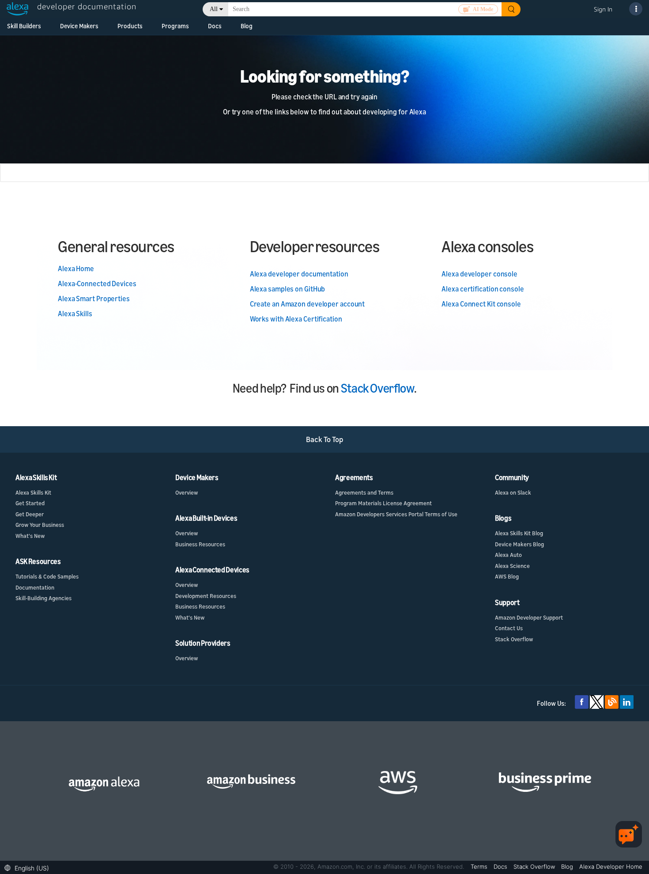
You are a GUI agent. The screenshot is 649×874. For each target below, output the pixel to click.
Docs (215, 26)
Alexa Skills (75, 313)
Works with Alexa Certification (296, 318)
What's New (30, 535)
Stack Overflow (377, 388)
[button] (28, 867)
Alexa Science (512, 565)
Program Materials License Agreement (383, 503)
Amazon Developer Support (529, 617)
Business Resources (200, 544)
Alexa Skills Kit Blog (519, 533)
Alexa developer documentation (299, 273)
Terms (480, 866)
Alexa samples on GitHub (287, 288)
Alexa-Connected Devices (97, 283)
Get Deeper (29, 514)
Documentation (34, 587)
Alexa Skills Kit (33, 492)
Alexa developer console (479, 273)
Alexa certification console (482, 288)
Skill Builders (24, 26)
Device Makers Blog (519, 544)
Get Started (30, 503)
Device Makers (79, 26)
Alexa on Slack (513, 492)
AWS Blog (507, 576)
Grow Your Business (39, 524)
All (214, 9)
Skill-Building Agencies (43, 598)
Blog (247, 26)
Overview (186, 492)
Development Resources (205, 595)
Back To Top (324, 439)
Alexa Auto (508, 554)
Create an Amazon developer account (307, 303)
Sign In (603, 9)
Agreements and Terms (364, 492)
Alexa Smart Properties (94, 298)
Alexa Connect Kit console (481, 303)
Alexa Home (76, 268)
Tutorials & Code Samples (47, 576)
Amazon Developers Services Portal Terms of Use (396, 514)
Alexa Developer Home (610, 866)
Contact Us (509, 628)
